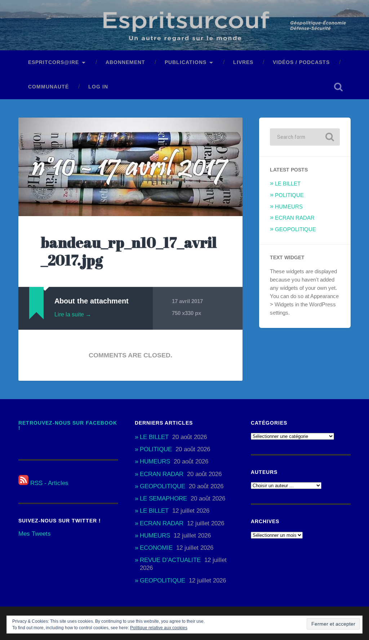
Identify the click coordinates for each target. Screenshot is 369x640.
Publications (185, 62)
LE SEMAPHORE (163, 498)
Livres (243, 62)
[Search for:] (304, 137)
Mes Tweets (34, 533)
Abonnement (125, 62)
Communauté (48, 87)
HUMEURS (289, 207)
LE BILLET (288, 183)
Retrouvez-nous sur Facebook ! (67, 425)
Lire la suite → (72, 314)
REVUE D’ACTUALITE (170, 560)
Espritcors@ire (53, 62)
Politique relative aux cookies (158, 627)
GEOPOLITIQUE (295, 229)
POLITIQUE (289, 195)
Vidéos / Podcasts (301, 62)
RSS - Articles (48, 483)
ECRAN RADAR (295, 218)
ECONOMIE (156, 547)
